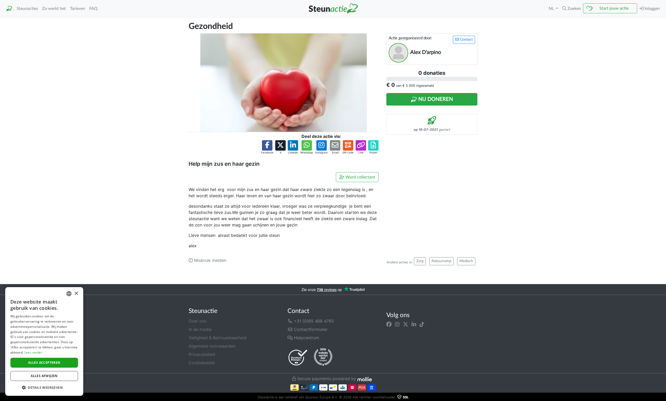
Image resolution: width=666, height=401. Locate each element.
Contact (466, 39)
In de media (200, 329)
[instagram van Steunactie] (397, 324)
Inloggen (651, 9)
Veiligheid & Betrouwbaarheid (217, 337)
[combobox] (69, 293)
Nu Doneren (435, 99)
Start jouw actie (614, 8)
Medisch (466, 261)
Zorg (420, 261)
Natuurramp (441, 261)
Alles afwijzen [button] (44, 376)
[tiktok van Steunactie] (422, 324)
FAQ (93, 9)
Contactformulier (310, 329)
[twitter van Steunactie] (405, 324)
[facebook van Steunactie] (389, 324)
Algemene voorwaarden (212, 346)
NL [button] (552, 9)
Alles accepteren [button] (44, 362)
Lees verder (33, 352)
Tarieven (77, 9)
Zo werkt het (54, 9)
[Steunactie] (9, 8)
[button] (571, 8)
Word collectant (359, 177)
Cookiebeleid (202, 362)
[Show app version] (662, 397)
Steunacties (27, 9)
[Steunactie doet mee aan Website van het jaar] (323, 357)
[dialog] (44, 341)
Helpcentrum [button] (306, 337)
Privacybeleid (202, 354)
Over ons (197, 321)
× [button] (76, 293)
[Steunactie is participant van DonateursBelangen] (297, 357)
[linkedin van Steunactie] (414, 324)
